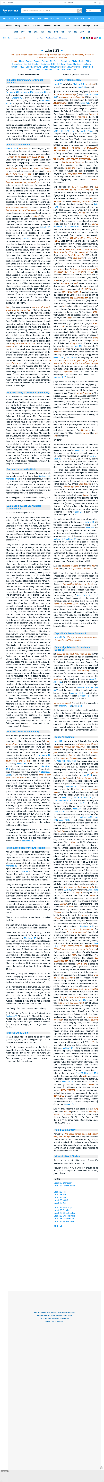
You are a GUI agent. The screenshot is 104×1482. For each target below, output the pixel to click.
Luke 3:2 (68, 890)
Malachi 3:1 (59, 811)
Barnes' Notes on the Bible (21, 469)
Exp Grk (35, 64)
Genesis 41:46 (76, 693)
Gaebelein (45, 64)
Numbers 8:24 (17, 98)
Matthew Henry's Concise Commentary (28, 392)
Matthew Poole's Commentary (23, 731)
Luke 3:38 (77, 797)
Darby (81, 61)
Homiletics (15, 67)
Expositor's (17, 64)
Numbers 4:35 (41, 92)
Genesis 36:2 (70, 1104)
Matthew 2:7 (59, 539)
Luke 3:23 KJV (60, 1203)
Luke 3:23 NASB (61, 1200)
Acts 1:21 (70, 131)
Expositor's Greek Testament (70, 633)
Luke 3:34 (21, 763)
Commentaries (13, 38)
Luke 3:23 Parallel (61, 1210)
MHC (62, 67)
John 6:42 (77, 706)
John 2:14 (77, 809)
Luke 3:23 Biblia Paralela (64, 1213)
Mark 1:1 (58, 131)
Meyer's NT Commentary (68, 80)
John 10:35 (93, 890)
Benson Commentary (18, 144)
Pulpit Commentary (65, 1130)
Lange (45, 67)
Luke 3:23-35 (12, 148)
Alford (21, 61)
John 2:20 (81, 595)
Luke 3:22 (82, 87)
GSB (53, 64)
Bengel (37, 61)
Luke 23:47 (59, 357)
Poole (30, 69)
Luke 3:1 (94, 456)
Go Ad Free (4, 1471)
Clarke (74, 61)
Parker (85, 67)
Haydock (77, 64)
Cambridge (65, 61)
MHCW (69, 67)
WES (69, 69)
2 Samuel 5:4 (84, 696)
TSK (74, 69)
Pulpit (37, 69)
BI (51, 61)
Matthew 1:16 (30, 938)
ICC (22, 67)
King (39, 67)
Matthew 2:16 (71, 539)
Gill (58, 64)
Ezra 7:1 (79, 1073)
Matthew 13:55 (65, 706)
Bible (4, 38)
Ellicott (89, 61)
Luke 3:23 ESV (60, 1197)
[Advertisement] (54, 1275)
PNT (91, 67)
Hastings (87, 64)
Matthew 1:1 (67, 1081)
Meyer (77, 67)
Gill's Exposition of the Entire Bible (26, 848)
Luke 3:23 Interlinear (63, 1183)
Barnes (29, 61)
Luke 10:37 (86, 131)
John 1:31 (87, 797)
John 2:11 (82, 803)
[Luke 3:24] (101, 664)
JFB (28, 67)
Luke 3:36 (81, 1000)
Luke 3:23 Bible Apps (63, 1207)
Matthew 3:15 (72, 786)
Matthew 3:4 (78, 84)
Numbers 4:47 (12, 479)
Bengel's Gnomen (64, 737)
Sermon (45, 69)
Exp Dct (27, 64)
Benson (45, 61)
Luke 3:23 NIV (60, 1192)
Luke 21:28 (45, 227)
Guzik (69, 64)
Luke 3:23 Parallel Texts (64, 1186)
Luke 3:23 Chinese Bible (64, 1216)
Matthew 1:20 (28, 840)
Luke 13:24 (87, 775)
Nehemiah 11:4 (91, 1073)
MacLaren (54, 67)
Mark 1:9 (89, 528)
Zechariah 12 (12, 1016)
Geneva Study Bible (17, 1033)
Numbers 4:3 (44, 476)
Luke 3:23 (58, 84)
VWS (63, 69)
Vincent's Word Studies (67, 1156)
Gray (63, 64)
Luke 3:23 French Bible (64, 1218)
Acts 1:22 (58, 682)
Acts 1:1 (94, 679)
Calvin (56, 61)
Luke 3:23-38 (59, 637)
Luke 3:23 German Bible (64, 1221)
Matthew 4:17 (86, 817)
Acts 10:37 (64, 820)
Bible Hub (58, 1226)
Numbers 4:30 (27, 92)
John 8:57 (93, 595)
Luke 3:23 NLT (60, 1194)
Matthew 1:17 (60, 377)
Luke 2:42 (88, 94)
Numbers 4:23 (13, 92)
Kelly (33, 67)
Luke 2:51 (26, 238)
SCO (52, 69)
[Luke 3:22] (3, 664)
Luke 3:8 (24, 871)
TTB (57, 69)
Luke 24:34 (71, 357)
